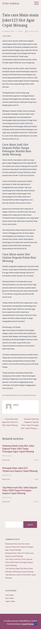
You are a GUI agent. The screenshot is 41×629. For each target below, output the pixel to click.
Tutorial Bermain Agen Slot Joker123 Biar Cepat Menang (10, 422)
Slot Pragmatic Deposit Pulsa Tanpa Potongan (19, 395)
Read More (6, 460)
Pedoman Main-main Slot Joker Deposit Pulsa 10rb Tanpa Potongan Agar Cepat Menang (18, 448)
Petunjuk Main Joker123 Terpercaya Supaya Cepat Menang (20, 469)
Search (30, 524)
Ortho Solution (10, 3)
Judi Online (6, 36)
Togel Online (10, 601)
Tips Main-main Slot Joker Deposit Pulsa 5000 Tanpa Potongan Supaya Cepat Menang (19, 490)
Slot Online (9, 598)
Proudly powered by (17, 621)
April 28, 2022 (6, 456)
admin (20, 31)
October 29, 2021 (8, 31)
